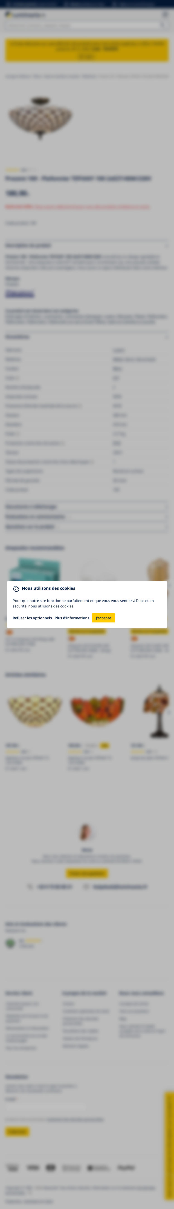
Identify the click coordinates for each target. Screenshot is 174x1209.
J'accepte (103, 617)
